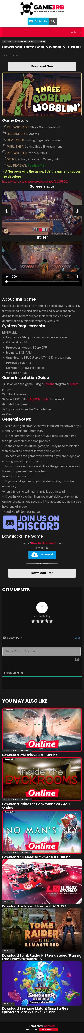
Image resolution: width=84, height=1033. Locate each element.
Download (47, 554)
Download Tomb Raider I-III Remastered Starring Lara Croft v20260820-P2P (41, 957)
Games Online (11, 750)
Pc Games (26, 750)
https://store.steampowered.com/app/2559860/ (35, 181)
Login (77, 637)
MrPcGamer (49, 1029)
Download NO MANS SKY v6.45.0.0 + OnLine (36, 857)
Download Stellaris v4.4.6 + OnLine (30, 755)
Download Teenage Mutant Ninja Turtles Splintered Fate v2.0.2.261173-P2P (35, 1010)
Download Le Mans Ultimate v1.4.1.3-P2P (34, 906)
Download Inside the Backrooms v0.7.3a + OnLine (36, 806)
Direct (74, 384)
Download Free (42, 573)
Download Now (42, 66)
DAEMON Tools (38, 399)
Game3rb (49, 1026)
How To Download (43, 543)
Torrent (49, 384)
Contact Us (41, 21)
